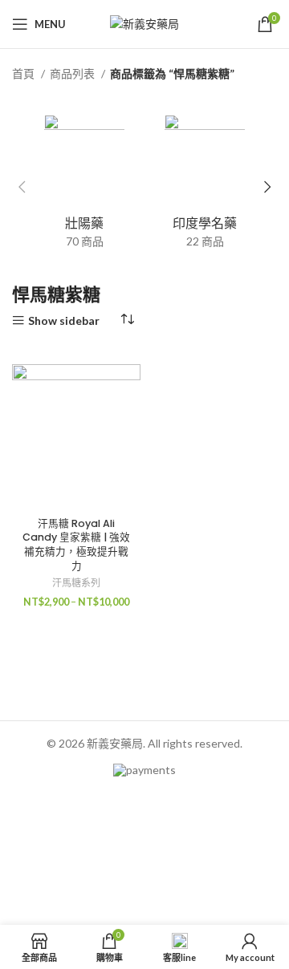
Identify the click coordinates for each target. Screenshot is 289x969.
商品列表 (73, 73)
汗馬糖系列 (76, 583)
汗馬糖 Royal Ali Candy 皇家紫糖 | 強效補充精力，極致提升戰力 (76, 545)
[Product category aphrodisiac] (84, 186)
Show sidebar (64, 320)
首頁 (24, 73)
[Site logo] (144, 23)
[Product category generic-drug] (205, 186)
